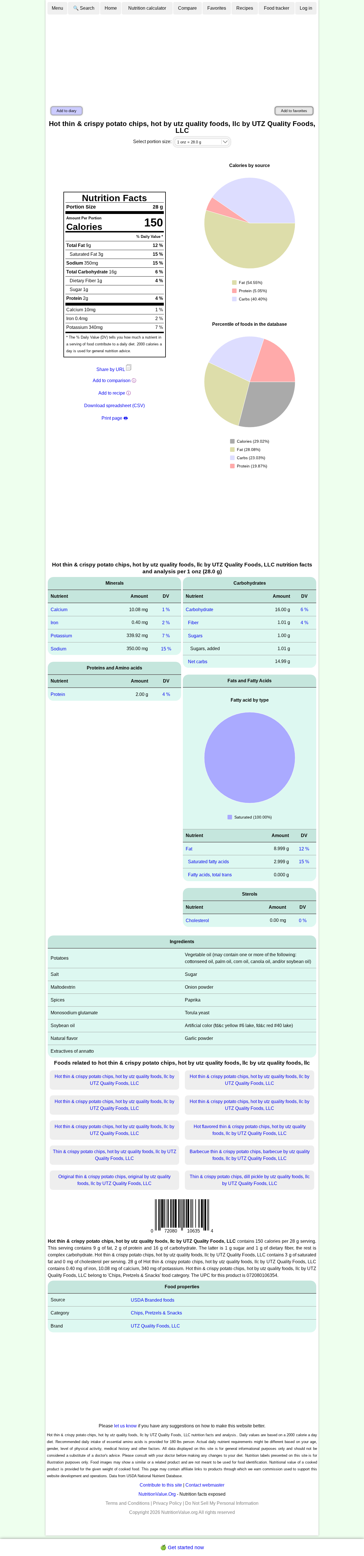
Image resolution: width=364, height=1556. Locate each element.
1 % (166, 609)
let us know (125, 1425)
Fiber (193, 622)
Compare (187, 8)
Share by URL (111, 369)
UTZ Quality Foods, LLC (155, 1326)
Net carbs (197, 661)
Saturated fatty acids (208, 861)
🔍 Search (83, 8)
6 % (304, 609)
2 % (166, 622)
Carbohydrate (199, 609)
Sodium (58, 648)
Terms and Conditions (128, 1503)
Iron (54, 622)
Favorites (216, 8)
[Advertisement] (182, 58)
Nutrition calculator (147, 8)
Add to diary (66, 111)
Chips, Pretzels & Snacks (156, 1312)
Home (111, 8)
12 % (304, 848)
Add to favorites (294, 111)
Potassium (61, 635)
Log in (306, 8)
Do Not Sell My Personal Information (221, 1503)
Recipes (244, 8)
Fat (189, 848)
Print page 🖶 (115, 418)
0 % (303, 920)
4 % (166, 694)
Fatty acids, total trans (210, 874)
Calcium (59, 609)
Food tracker (276, 8)
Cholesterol (197, 920)
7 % (166, 635)
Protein (58, 694)
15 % (166, 648)
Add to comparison (112, 380)
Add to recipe (111, 393)
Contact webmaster (204, 1485)
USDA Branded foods (152, 1299)
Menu (57, 8)
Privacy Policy (167, 1503)
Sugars (195, 635)
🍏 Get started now (182, 1547)
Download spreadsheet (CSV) (114, 405)
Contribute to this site (161, 1485)
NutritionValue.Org (157, 1494)
